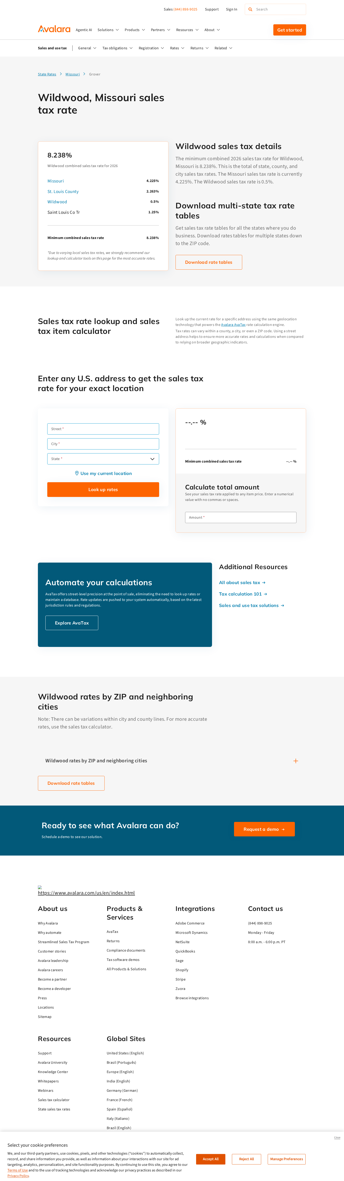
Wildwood (57, 202)
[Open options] (152, 459)
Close (337, 1137)
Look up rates (103, 489)
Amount (195, 517)
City (54, 443)
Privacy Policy (18, 1175)
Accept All (211, 1159)
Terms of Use (17, 1170)
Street (56, 429)
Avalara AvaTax (233, 324)
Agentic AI (84, 29)
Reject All (246, 1159)
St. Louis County (63, 192)
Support (212, 9)
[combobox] (103, 458)
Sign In (231, 9)
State (55, 458)
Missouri (56, 181)
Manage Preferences (286, 1159)
